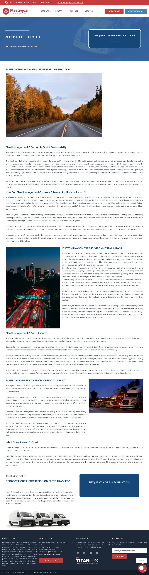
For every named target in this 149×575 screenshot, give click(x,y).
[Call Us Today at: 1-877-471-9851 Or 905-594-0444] (29, 2)
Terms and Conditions (50, 572)
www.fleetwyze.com (52, 554)
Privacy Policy (37, 572)
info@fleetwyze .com (53, 552)
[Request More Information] (70, 2)
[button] (114, 11)
